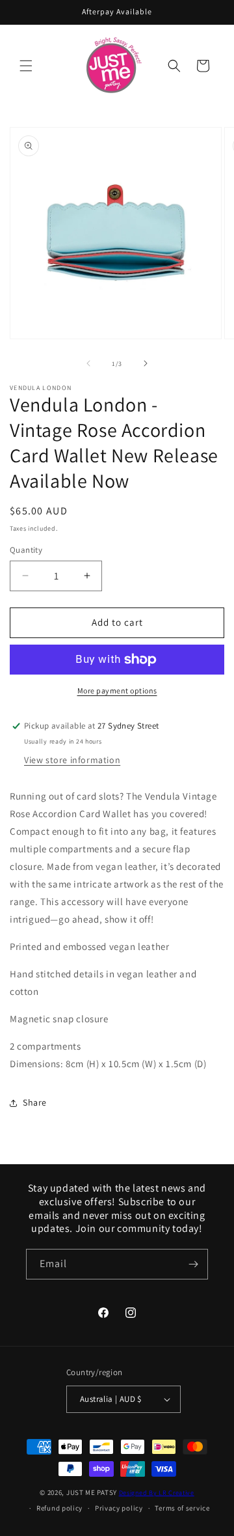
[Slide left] (88, 363)
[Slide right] (145, 363)
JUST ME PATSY (91, 1492)
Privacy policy (119, 1508)
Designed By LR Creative (156, 1492)
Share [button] (35, 1102)
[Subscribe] (193, 1264)
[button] (26, 65)
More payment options (117, 690)
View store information (72, 760)
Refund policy (59, 1508)
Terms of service (182, 1508)
